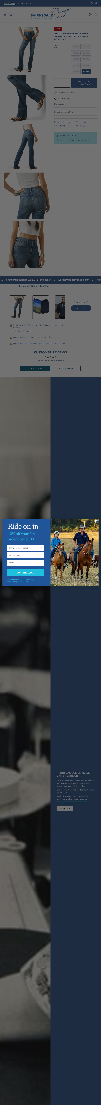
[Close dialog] (96, 521)
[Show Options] (41, 548)
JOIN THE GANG (25, 572)
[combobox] (24, 548)
